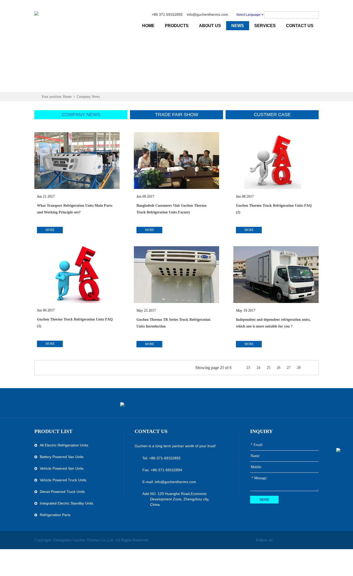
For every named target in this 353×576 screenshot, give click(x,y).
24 (258, 368)
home (148, 25)
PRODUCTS (177, 25)
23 (248, 368)
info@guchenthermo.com (207, 14)
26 (278, 368)
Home (67, 97)
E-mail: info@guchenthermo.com (169, 482)
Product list (53, 431)
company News (81, 114)
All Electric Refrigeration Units (64, 445)
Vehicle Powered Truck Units (63, 480)
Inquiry (261, 431)
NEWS (237, 25)
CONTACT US (299, 25)
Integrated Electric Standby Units (66, 503)
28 (299, 368)
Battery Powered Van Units (61, 457)
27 (288, 368)
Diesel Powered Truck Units (62, 492)
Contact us (151, 431)
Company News (88, 97)
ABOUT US (210, 25)
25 (268, 368)
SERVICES (265, 25)
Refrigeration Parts (55, 515)
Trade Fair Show (176, 114)
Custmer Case (272, 114)
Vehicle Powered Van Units (61, 468)
